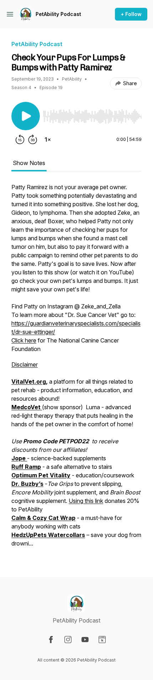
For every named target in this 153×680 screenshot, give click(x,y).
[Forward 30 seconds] (33, 139)
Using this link (86, 500)
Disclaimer (24, 364)
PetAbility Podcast (58, 14)
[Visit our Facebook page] (50, 639)
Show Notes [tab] (29, 162)
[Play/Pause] (25, 116)
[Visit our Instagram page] (68, 639)
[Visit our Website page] (102, 639)
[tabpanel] (76, 369)
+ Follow (131, 14)
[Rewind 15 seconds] (20, 139)
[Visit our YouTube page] (85, 639)
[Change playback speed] (48, 139)
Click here (23, 340)
